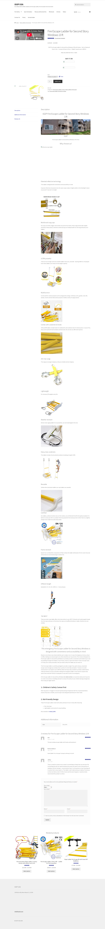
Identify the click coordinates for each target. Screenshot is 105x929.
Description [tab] (17, 110)
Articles (58, 12)
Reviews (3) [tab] (17, 119)
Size (49, 74)
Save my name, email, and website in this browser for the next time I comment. (65, 815)
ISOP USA (18, 4)
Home (17, 22)
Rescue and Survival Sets (40, 12)
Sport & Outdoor (28, 12)
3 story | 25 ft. (52, 711)
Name (46, 809)
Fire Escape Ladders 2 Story (59, 89)
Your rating (47, 785)
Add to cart (58, 81)
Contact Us (17, 17)
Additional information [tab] (20, 114)
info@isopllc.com (18, 911)
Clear (62, 76)
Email (69, 809)
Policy (23, 17)
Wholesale (51, 12)
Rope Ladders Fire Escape (25, 22)
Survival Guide (31, 17)
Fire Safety (17, 12)
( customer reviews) (60, 38)
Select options (27, 871)
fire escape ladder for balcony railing (58, 91)
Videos (64, 12)
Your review (47, 789)
